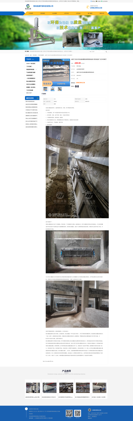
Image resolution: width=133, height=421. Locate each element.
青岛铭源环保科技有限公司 (52, 411)
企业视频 (54, 13)
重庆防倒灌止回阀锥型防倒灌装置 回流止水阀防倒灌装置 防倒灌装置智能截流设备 (32, 107)
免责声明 (41, 418)
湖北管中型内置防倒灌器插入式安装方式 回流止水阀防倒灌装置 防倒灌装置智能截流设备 (32, 104)
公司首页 (31, 13)
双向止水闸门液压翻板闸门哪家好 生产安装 (32, 118)
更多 (38, 98)
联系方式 (102, 13)
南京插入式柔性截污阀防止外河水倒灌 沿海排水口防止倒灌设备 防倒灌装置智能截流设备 (32, 124)
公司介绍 (66, 13)
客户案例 (90, 13)
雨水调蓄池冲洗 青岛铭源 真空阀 (32, 112)
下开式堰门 (29, 66)
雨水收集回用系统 (30, 81)
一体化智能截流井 (30, 78)
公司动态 (78, 13)
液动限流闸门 (29, 75)
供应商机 (42, 13)
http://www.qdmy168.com (48, 361)
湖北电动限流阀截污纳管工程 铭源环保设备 (32, 126)
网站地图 (51, 418)
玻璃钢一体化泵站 (30, 87)
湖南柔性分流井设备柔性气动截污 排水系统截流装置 (32, 115)
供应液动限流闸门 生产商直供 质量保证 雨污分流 (85, 397)
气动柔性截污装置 (30, 72)
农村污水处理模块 (30, 84)
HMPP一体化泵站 (30, 63)
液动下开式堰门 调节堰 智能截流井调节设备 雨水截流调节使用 (72, 397)
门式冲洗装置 (41, 55)
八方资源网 (36, 418)
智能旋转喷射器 (30, 69)
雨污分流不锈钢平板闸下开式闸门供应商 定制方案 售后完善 (32, 121)
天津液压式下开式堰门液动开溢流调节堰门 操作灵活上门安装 (32, 109)
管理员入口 (46, 418)
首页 (31, 55)
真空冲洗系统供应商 (30, 101)
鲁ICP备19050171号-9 (42, 411)
